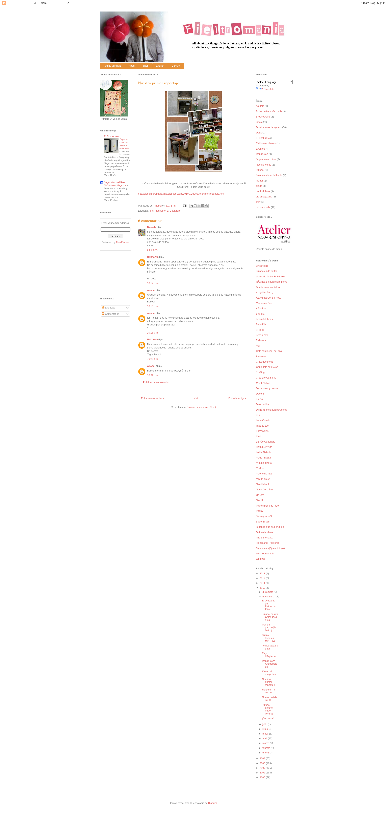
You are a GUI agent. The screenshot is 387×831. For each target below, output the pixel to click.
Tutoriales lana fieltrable (269, 175)
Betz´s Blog (262, 335)
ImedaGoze (262, 425)
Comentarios (111, 314)
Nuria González (264, 489)
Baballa (260, 313)
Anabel (151, 290)
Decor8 (260, 393)
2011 (263, 583)
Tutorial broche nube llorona (267, 709)
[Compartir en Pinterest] (207, 206)
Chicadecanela (264, 361)
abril (265, 738)
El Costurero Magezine (115, 185)
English (160, 65)
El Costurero (174, 210)
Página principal (112, 65)
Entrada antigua (237, 398)
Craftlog (260, 372)
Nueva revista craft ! (269, 699)
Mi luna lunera (264, 463)
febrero (266, 748)
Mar (258, 345)
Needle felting (263, 164)
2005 (263, 777)
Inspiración (262, 154)
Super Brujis (262, 521)
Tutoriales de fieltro (266, 271)
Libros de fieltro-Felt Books (270, 276)
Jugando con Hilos (114, 182)
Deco (259, 122)
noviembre (268, 596)
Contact (176, 65)
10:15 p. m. (153, 306)
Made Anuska (263, 457)
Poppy (259, 511)
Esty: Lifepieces (269, 655)
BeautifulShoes (264, 319)
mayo (265, 733)
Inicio (196, 398)
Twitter (259, 180)
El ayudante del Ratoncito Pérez (269, 605)
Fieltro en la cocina (268, 691)
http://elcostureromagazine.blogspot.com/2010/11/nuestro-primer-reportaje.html (181, 193)
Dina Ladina (262, 404)
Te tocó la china (264, 532)
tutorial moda (263, 207)
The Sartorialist (264, 537)
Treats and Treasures (267, 542)
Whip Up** (261, 558)
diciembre (268, 592)
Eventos (260, 148)
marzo (266, 743)
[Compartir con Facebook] (203, 206)
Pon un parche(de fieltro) (269, 627)
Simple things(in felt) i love (269, 638)
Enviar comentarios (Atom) (201, 407)
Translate (269, 89)
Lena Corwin (263, 420)
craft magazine (158, 210)
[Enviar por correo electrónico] (191, 206)
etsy (258, 201)
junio (265, 729)
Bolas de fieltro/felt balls (269, 111)
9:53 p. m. (152, 250)
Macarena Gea (264, 303)
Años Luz (261, 308)
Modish (260, 468)
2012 (263, 578)
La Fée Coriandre (265, 441)
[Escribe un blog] (195, 206)
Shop (146, 65)
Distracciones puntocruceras (271, 409)
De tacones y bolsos (267, 388)
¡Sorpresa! (268, 718)
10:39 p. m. (153, 375)
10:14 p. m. (153, 283)
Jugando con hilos (266, 159)
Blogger (212, 803)
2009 (263, 758)
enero (265, 752)
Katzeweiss (262, 431)
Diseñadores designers (269, 127)
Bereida (151, 227)
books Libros (263, 191)
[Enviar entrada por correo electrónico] (184, 205)
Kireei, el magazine (269, 673)
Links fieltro (262, 265)
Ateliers (260, 106)
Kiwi (258, 436)
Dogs (259, 132)
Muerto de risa (264, 473)
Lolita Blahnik (263, 452)
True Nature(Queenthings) (270, 548)
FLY (258, 415)
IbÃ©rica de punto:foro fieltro (271, 281)
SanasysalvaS (264, 516)
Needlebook (262, 484)
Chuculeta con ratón (267, 367)
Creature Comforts (266, 377)
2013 (263, 573)
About (132, 65)
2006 (263, 772)
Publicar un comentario (156, 382)
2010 (263, 587)
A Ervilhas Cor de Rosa (268, 297)
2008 (263, 763)
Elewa (259, 399)
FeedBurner (122, 242)
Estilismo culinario (266, 143)
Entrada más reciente (152, 398)
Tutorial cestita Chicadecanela (270, 617)
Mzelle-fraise (263, 479)
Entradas (109, 307)
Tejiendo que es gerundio (270, 527)
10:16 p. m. (153, 332)
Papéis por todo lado (267, 505)
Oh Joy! (260, 495)
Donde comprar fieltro (268, 287)
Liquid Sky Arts (264, 447)
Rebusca (261, 340)
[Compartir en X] (199, 206)
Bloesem (261, 356)
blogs (259, 186)
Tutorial (260, 170)
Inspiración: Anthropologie (269, 664)
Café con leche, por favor (269, 351)
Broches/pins (263, 116)
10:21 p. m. (153, 359)
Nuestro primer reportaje (268, 682)
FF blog (260, 329)
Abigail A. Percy (264, 292)
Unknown (152, 257)
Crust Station (263, 383)
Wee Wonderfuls (265, 553)
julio (265, 724)
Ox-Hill (259, 500)
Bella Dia (261, 324)
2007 (263, 768)
